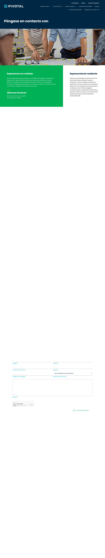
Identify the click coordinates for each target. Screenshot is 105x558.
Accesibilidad (75, 3)
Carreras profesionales (75, 9)
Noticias (97, 6)
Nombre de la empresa (18, 376)
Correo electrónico (18, 370)
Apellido (55, 363)
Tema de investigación (60, 376)
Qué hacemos (57, 6)
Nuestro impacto (70, 6)
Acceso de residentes (93, 3)
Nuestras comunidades (85, 6)
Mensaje (14, 397)
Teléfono (55, 370)
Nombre (14, 363)
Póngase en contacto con (91, 9)
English (83, 3)
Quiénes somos (44, 6)
